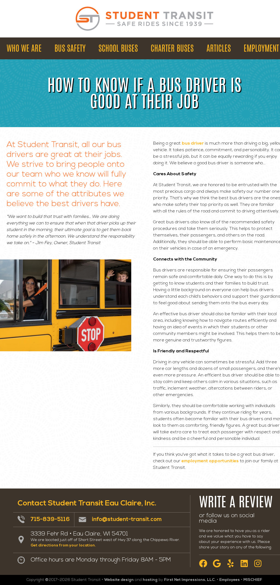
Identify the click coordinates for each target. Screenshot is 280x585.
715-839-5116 (50, 519)
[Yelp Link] (232, 566)
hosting (150, 580)
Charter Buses (172, 48)
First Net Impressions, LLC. (190, 580)
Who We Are (24, 48)
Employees (229, 580)
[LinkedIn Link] (246, 566)
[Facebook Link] (205, 566)
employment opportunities (210, 461)
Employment (261, 48)
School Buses (118, 48)
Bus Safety (70, 48)
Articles (218, 48)
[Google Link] (219, 566)
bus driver (193, 143)
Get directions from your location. (63, 545)
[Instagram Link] (260, 566)
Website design (119, 580)
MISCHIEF (252, 580)
